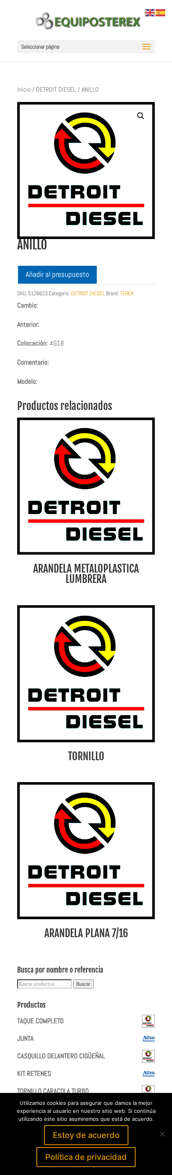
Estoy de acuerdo (86, 1135)
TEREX (127, 293)
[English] (150, 12)
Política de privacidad (86, 1157)
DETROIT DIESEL (56, 90)
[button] (141, 116)
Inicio (23, 90)
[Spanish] (161, 12)
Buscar (83, 984)
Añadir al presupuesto (57, 274)
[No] (162, 1134)
